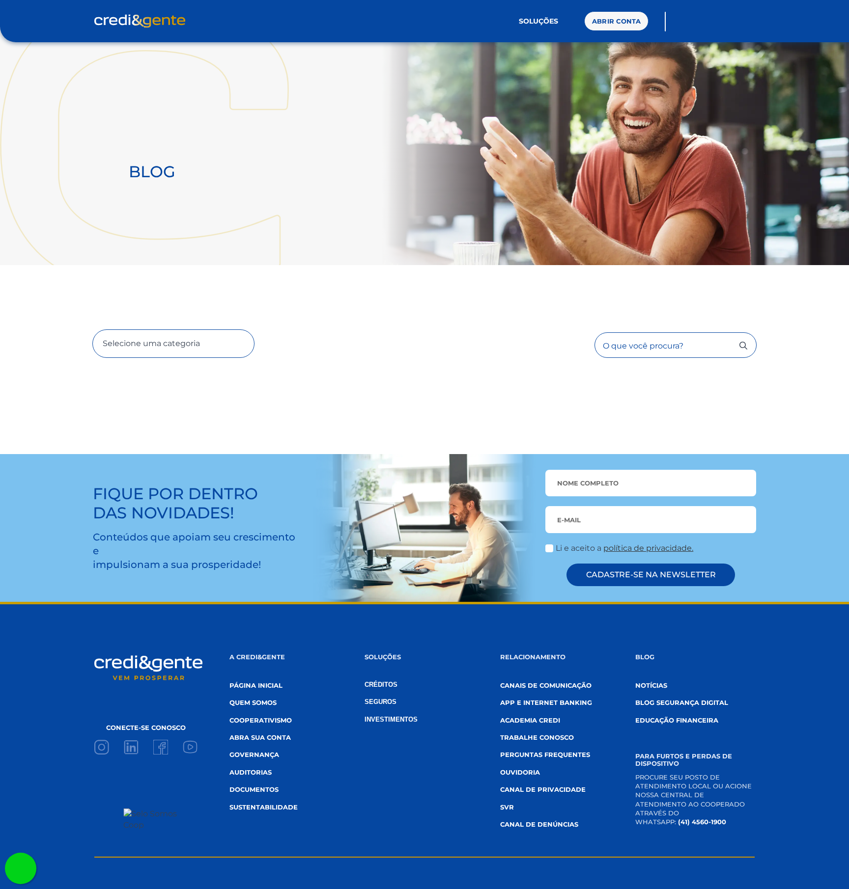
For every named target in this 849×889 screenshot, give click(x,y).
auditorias (250, 772)
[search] (743, 345)
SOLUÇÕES (538, 21)
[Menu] (729, 21)
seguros (380, 701)
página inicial (256, 685)
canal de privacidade (543, 789)
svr (507, 807)
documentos (254, 789)
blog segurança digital (681, 702)
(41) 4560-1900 (702, 822)
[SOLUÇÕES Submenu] (567, 21)
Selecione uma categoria (151, 343)
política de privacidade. (648, 548)
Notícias (651, 685)
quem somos (253, 702)
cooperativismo (260, 720)
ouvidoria (520, 772)
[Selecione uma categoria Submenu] (227, 343)
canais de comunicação (546, 685)
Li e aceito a (624, 548)
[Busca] (676, 21)
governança (254, 754)
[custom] (101, 747)
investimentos (391, 719)
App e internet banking (546, 702)
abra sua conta (260, 737)
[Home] (139, 21)
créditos (381, 684)
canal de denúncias (539, 824)
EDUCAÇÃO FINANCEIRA (676, 720)
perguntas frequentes (545, 754)
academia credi (530, 720)
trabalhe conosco (537, 737)
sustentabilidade (263, 807)
